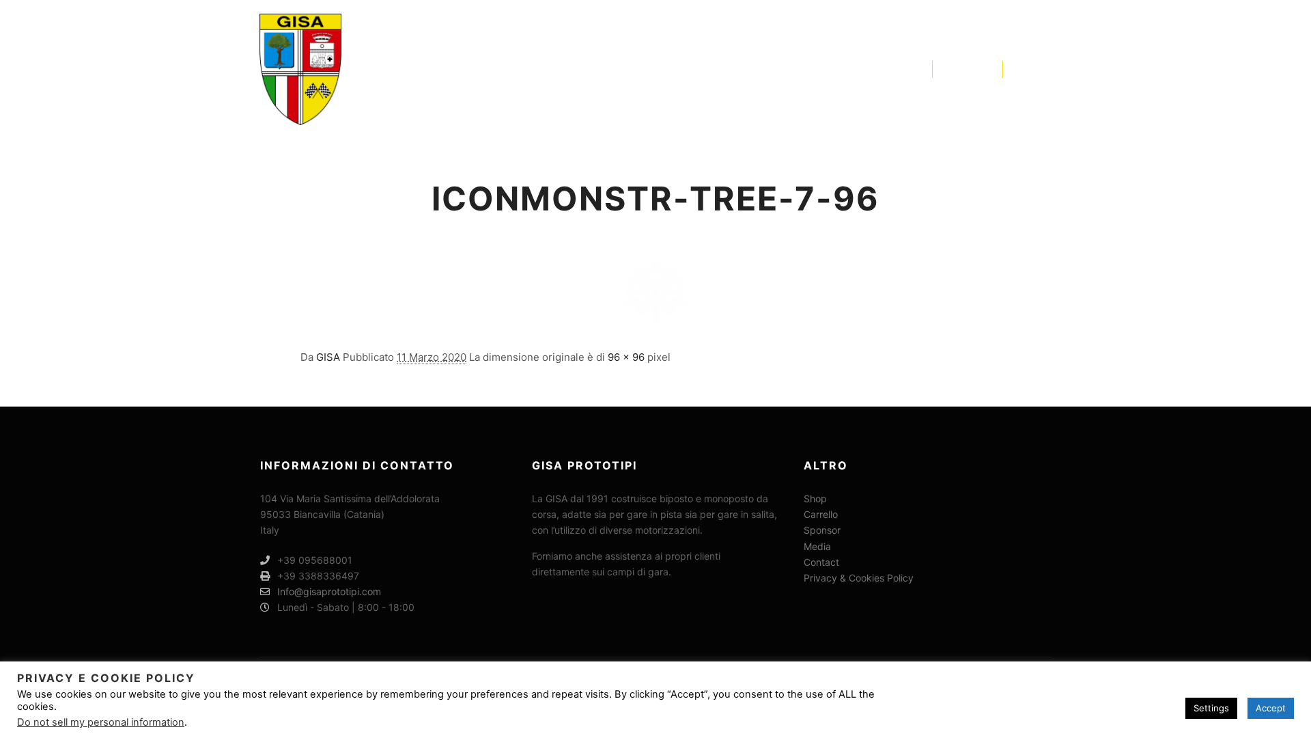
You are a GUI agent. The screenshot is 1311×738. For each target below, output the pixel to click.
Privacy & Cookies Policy (859, 578)
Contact (821, 562)
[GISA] (300, 69)
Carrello (821, 514)
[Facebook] (1022, 69)
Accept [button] (1271, 707)
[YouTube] (1043, 69)
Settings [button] (1211, 707)
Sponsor (822, 530)
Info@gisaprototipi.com (329, 591)
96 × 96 (626, 357)
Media (817, 546)
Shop (815, 498)
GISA (328, 357)
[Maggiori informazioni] (980, 69)
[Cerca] (955, 69)
